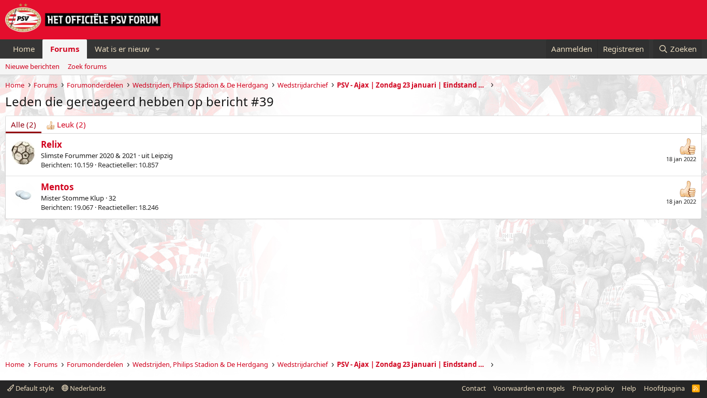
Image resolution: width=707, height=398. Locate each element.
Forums (64, 49)
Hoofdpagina (664, 388)
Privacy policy (593, 388)
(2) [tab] (23, 124)
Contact (474, 388)
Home (24, 49)
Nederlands (87, 388)
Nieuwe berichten (32, 66)
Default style (34, 388)
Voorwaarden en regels (529, 388)
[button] (158, 49)
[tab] (66, 124)
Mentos (57, 187)
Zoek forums (87, 66)
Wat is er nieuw (122, 49)
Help (629, 388)
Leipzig (162, 155)
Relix (51, 144)
